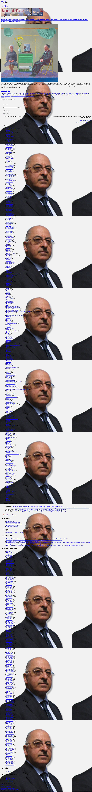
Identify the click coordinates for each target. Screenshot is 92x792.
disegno (87, 93)
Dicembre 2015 (9, 717)
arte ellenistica (9, 185)
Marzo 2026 (9, 557)
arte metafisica (9, 211)
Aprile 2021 (9, 634)
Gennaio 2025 (9, 576)
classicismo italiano (10, 275)
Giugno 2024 (9, 585)
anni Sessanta (39, 93)
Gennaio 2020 (9, 653)
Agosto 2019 (9, 660)
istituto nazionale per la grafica (13, 345)
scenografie (9, 460)
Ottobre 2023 (9, 595)
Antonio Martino (10, 521)
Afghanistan (9, 131)
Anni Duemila (19, 93)
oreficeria (8, 420)
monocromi (9, 395)
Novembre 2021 (10, 625)
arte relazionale (9, 228)
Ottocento (8, 421)
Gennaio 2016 (9, 715)
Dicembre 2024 (9, 577)
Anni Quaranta (9, 145)
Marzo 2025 (9, 573)
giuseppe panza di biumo (12, 331)
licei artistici (9, 356)
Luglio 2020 (9, 645)
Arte (50, 93)
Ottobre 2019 (9, 657)
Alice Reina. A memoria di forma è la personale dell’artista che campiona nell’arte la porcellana (27, 541)
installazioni (9, 341)
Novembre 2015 (10, 718)
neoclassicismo (9, 411)
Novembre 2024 (10, 578)
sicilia (7, 472)
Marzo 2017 (9, 697)
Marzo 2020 (9, 651)
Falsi (7, 297)
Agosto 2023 (9, 598)
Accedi (8, 777)
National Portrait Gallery (18, 96)
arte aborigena (9, 166)
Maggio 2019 (9, 664)
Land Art (8, 349)
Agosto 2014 (9, 737)
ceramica (8, 268)
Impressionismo (9, 338)
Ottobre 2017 (9, 688)
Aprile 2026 (9, 556)
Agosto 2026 (9, 551)
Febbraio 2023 (9, 605)
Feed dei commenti (10, 779)
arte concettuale (9, 174)
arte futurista (9, 198)
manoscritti (8, 373)
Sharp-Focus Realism (11, 470)
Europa (8, 293)
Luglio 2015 (9, 723)
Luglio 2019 (9, 661)
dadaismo (8, 284)
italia (2, 94)
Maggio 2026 (9, 555)
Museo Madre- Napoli (11, 403)
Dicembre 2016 (9, 701)
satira (7, 459)
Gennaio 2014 (9, 747)
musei (12, 94)
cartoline (8, 266)
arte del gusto (9, 178)
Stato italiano (9, 479)
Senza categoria (9, 467)
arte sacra (8, 235)
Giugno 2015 (9, 725)
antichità (8, 153)
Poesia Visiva (9, 433)
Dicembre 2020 (9, 639)
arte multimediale (10, 217)
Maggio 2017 (9, 695)
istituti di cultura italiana (11, 343)
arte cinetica (12, 180)
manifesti (8, 372)
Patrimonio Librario (10, 425)
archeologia (9, 156)
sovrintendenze (9, 474)
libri (7, 354)
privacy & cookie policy (6, 786)
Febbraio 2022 (9, 621)
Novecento (8, 416)
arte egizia (8, 184)
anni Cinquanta (9, 139)
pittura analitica (9, 430)
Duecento (8, 290)
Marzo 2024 (9, 589)
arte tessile (8, 240)
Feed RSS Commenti (14, 789)
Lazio (7, 350)
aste (7, 244)
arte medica (9, 210)
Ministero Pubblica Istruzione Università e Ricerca (17, 389)
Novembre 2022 (10, 609)
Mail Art (8, 371)
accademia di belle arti (10, 93)
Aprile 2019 (9, 665)
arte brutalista (9, 172)
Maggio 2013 (9, 757)
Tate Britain (9, 485)
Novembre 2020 (10, 640)
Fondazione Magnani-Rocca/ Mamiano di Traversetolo (18, 311)
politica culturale (22, 94)
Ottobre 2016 (9, 704)
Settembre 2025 (9, 565)
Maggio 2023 (9, 601)
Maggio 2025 (9, 570)
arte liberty (8, 207)
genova (8, 325)
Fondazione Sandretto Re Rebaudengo (15, 315)
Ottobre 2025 (9, 564)
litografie (8, 360)
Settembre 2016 (9, 705)
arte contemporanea (56, 93)
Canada (8, 259)
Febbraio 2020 (9, 652)
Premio (8, 442)
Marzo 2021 (9, 635)
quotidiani (8, 448)
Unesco (8, 492)
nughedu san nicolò (10, 417)
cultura (79, 93)
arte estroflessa (9, 188)
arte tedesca (9, 239)
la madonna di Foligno (11, 347)
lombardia (8, 362)
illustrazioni (9, 337)
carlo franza (38, 94)
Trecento (8, 490)
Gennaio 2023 (9, 607)
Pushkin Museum (10, 445)
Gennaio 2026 (9, 560)
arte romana (9, 231)
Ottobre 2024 (9, 579)
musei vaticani (9, 402)
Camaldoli (8, 258)
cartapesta (8, 264)
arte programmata (10, 227)
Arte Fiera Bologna (10, 195)
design (7, 285)
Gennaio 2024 (9, 591)
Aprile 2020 (9, 649)
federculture (9, 301)
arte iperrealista (9, 206)
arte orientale (9, 222)
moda (7, 390)
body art (8, 254)
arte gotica (8, 201)
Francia (8, 318)
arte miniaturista (10, 214)
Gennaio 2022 (9, 622)
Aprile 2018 (9, 680)
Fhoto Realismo (10, 302)
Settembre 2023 (9, 596)
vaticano (8, 496)
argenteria (11, 163)
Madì (7, 368)
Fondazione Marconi (11, 312)
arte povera (8, 226)
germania (8, 327)
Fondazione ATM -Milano (12, 306)
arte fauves (8, 192)
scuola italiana (9, 463)
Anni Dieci (8, 140)
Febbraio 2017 (9, 699)
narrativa (8, 407)
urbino (7, 495)
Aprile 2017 (9, 696)
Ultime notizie (10, 515)
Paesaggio (8, 422)
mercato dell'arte (10, 380)
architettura (8, 157)
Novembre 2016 (10, 702)
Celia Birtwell (45, 94)
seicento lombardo (10, 465)
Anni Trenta (9, 149)
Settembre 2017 (9, 690)
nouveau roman (9, 415)
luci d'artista (9, 364)
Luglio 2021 (9, 630)
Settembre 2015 (9, 721)
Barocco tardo (9, 246)
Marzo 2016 (9, 713)
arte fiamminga (9, 193)
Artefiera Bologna (10, 242)
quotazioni (8, 447)
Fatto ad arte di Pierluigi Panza (13, 522)
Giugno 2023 (9, 600)
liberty (7, 353)
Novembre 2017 (10, 687)
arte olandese (9, 219)
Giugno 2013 (9, 756)
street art (8, 483)
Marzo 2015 (9, 728)
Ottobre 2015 (9, 719)
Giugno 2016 (9, 709)
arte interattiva (9, 205)
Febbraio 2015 (9, 730)
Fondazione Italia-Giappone (12, 310)
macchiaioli (9, 365)
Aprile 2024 (9, 587)
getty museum (9, 328)
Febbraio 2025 (9, 574)
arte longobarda (9, 209)
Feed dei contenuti (10, 778)
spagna (7, 476)
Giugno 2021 (9, 631)
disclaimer (3, 784)
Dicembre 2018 (9, 670)
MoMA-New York (10, 393)
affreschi (8, 130)
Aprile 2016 (9, 712)
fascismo (8, 299)
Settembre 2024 (9, 581)
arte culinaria (9, 176)
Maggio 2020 (9, 648)
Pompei (8, 438)
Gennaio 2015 (9, 731)
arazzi (7, 154)
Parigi (7, 424)
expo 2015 (8, 296)
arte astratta (8, 170)
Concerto (8, 279)
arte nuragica (9, 218)
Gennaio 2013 (9, 762)
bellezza (8, 249)
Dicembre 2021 (9, 623)
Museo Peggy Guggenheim (12, 404)
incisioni (11, 298)
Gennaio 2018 (9, 684)
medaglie (8, 377)
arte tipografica (9, 241)
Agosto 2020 (9, 644)
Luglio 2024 (9, 583)
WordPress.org (9, 781)
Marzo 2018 (9, 682)
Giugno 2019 (9, 662)
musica (7, 406)
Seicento (8, 464)
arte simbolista (9, 236)
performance (9, 426)
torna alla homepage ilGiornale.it (8, 788)
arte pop (63, 93)
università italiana (10, 494)
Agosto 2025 (9, 566)
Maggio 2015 (9, 726)
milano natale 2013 (10, 382)
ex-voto (8, 294)
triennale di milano (10, 491)
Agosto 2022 (9, 613)
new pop (16, 94)
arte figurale (9, 196)
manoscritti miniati (10, 375)
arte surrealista (9, 237)
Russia (7, 457)
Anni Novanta (25, 93)
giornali (8, 329)
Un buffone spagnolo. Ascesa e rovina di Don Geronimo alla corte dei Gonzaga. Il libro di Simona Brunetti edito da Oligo (34, 540)
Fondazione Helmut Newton (12, 309)
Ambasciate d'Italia (10, 132)
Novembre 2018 (10, 671)
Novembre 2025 (10, 563)
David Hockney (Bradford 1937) (55, 94)
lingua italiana (9, 359)
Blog (4, 5)
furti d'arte (8, 320)
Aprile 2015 (9, 727)
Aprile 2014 (9, 743)
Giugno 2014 (9, 740)
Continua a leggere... (5, 91)
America (8, 134)
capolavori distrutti (10, 262)
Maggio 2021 (9, 633)
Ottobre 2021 (9, 626)
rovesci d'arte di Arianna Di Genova (14, 532)
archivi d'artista (9, 158)
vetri (7, 498)
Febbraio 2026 (9, 559)
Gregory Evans (80, 94)
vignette (8, 500)
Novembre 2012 (10, 765)
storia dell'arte (9, 482)
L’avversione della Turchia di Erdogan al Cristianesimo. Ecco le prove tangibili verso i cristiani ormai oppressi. (41, 509)
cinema (8, 271)
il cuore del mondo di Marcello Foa (14, 524)
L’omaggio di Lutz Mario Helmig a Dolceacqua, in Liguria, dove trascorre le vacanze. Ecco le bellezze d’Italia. (37, 506)
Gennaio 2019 (9, 669)
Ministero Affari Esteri (11, 386)
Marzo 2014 (9, 744)
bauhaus (8, 248)
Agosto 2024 (9, 582)
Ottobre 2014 (9, 735)
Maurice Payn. (8, 96)
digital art (8, 286)
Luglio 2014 (9, 739)
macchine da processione (12, 367)
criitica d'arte (75, 93)
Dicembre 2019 (9, 655)
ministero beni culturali (11, 388)
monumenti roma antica (11, 397)
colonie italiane (9, 277)
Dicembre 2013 (9, 748)
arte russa (8, 233)
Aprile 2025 (9, 572)
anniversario (9, 152)
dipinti (83, 93)
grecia (7, 334)
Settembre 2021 (9, 627)
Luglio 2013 (9, 754)
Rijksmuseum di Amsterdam (12, 454)
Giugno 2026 (9, 554)
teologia (8, 487)
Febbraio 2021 (9, 636)
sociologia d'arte (10, 473)
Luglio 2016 (9, 708)
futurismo (8, 321)
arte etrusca (8, 189)
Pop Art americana (10, 439)
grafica (7, 333)
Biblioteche (9, 252)
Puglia (7, 443)
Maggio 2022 (9, 617)
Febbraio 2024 (9, 590)
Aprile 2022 (9, 618)
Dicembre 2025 (9, 561)
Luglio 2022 (9, 614)
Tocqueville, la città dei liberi (12, 526)
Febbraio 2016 (9, 714)
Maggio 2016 (9, 710)
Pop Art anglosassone (29, 96)
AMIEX (8, 138)
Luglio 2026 (9, 552)
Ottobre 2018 (9, 673)
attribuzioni (8, 245)
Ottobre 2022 (9, 611)
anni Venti (8, 150)
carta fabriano (9, 263)
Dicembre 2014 (9, 732)
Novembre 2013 (10, 749)
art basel (8, 160)
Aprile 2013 (9, 758)
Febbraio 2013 (9, 761)
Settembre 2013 (9, 752)
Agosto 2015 (9, 722)
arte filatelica (9, 197)
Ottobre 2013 (9, 750)
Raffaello (8, 450)
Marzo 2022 (9, 620)
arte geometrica (9, 200)
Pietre (7, 428)
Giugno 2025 (9, 569)
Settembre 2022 (9, 612)
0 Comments (3, 97)
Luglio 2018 (9, 677)
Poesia (7, 432)
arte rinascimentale (10, 229)
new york (8, 413)
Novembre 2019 (10, 656)
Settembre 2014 (9, 736)
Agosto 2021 (9, 629)
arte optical (8, 220)
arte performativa (10, 223)
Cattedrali (8, 267)
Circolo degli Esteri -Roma (12, 274)
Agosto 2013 (9, 753)
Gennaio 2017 (9, 700)
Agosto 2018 (9, 675)
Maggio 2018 (9, 679)
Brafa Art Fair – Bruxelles (12, 255)
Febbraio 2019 (9, 668)
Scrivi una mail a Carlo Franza (83, 122)
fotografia (8, 316)
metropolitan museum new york (13, 381)
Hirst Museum (9, 336)
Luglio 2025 (9, 568)
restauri (8, 452)
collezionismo (68, 93)
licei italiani (9, 358)
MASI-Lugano (9, 376)
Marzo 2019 (9, 666)
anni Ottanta (32, 93)
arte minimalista (9, 215)
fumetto (8, 319)
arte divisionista (9, 182)
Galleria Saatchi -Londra (11, 323)
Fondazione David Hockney (70, 94)
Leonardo (8, 351)
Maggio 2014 (9, 741)
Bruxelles (8, 257)
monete (8, 394)
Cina (7, 270)
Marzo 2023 (9, 604)
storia (31, 94)
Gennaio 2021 (9, 638)
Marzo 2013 (9, 759)
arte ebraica (9, 183)
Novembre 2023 (10, 594)
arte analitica (9, 169)
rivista (7, 456)
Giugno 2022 (9, 616)
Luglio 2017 (9, 692)
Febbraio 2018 (9, 683)
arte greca (8, 202)
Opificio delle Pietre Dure (12, 419)
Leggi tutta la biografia (85, 120)
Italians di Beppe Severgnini (12, 525)
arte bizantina (9, 171)
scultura (8, 461)
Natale (7, 408)
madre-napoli (9, 369)
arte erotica (8, 187)
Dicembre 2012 (9, 763)
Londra (5, 94)
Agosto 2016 (9, 706)
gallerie (8, 324)
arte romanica (9, 232)
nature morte (9, 410)
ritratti (28, 94)
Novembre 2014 (10, 734)
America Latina (9, 136)
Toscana (8, 489)
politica (8, 435)
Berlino (8, 250)
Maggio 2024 (9, 586)
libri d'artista (9, 355)
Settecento (8, 469)
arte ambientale (9, 167)
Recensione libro (10, 451)
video (7, 499)
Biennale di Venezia (10, 253)
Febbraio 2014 (9, 745)
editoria (8, 292)
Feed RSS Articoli (5, 789)
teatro (7, 486)
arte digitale (9, 179)
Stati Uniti (8, 477)
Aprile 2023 (9, 603)
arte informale (9, 204)
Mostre (8, 94)
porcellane (8, 441)
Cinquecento (9, 272)
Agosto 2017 (9, 691)
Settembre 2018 (9, 674)
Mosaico (8, 398)
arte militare (9, 213)
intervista (8, 342)
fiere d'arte (8, 303)
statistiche (8, 478)
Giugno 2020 (9, 647)
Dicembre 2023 (9, 592)
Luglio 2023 (9, 599)
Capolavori (8, 261)
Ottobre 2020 (9, 642)
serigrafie (8, 468)
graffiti (7, 332)
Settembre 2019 (9, 658)
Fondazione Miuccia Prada (12, 314)
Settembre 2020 (9, 643)
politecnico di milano (11, 434)
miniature (8, 385)
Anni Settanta (45, 93)
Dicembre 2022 (9, 608)
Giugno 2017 (9, 693)
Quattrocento (9, 446)
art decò (8, 161)
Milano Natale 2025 (10, 384)
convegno (8, 280)
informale (8, 340)
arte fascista (9, 191)
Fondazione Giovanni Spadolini (13, 307)
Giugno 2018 (9, 678)
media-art (8, 378)
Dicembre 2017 (9, 686)
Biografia (5, 6)
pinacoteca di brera (10, 429)
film (7, 305)
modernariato (9, 391)
